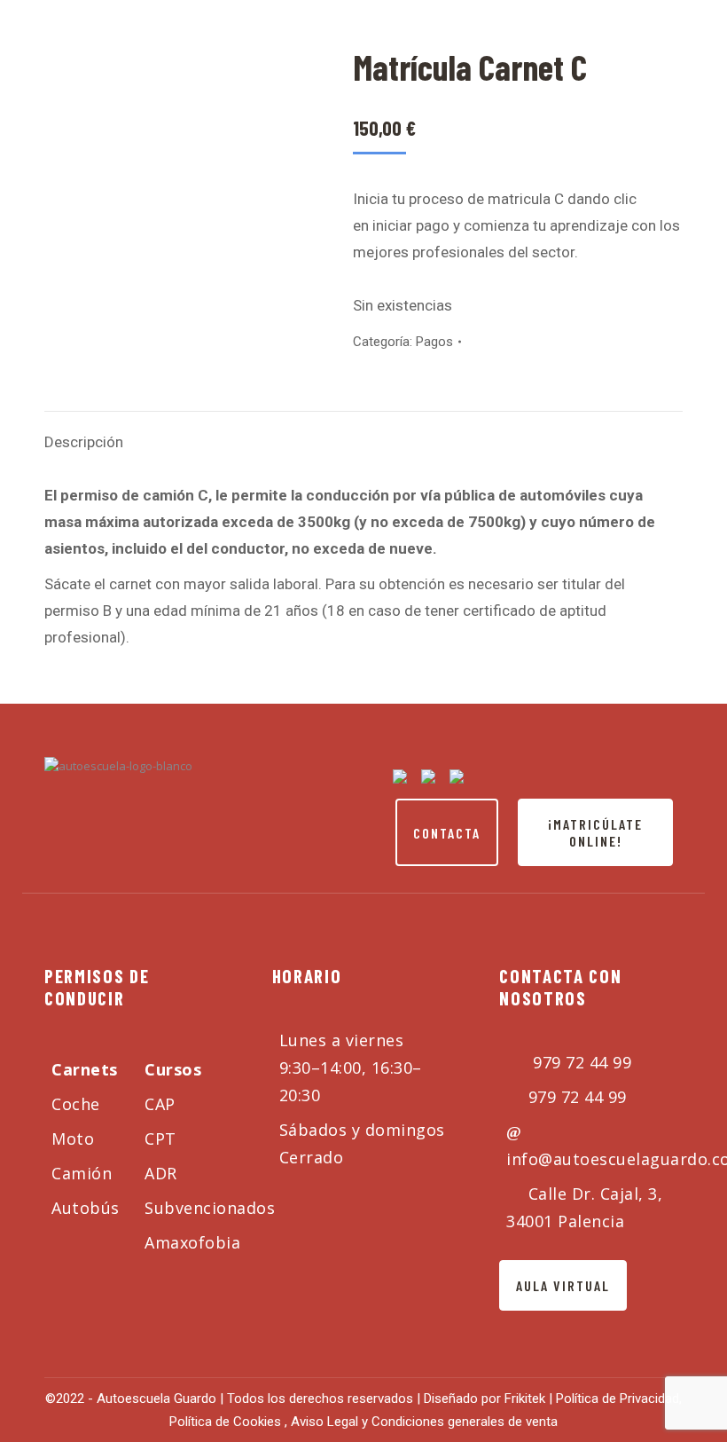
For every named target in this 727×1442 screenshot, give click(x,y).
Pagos (434, 342)
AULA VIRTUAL (563, 1285)
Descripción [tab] (83, 442)
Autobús (85, 1207)
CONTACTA (447, 832)
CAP (160, 1104)
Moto (72, 1138)
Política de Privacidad (617, 1399)
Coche (75, 1104)
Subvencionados (210, 1207)
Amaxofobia (192, 1242)
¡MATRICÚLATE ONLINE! (595, 832)
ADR (161, 1173)
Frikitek (526, 1399)
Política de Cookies (225, 1422)
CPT (160, 1138)
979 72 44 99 (579, 1062)
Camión (81, 1173)
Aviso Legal (326, 1422)
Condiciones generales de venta (464, 1422)
